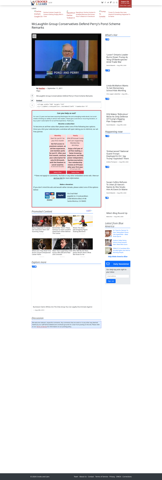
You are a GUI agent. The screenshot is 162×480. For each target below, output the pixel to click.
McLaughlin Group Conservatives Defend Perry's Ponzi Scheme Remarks (76, 26)
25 (106, 99)
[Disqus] (66, 396)
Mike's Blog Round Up (116, 213)
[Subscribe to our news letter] (114, 2)
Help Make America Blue (117, 256)
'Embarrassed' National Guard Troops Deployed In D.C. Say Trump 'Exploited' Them (117, 155)
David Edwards (110, 65)
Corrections (127, 476)
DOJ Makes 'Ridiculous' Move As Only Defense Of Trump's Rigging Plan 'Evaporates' (117, 118)
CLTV (50, 3)
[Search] (117, 2)
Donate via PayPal (61, 195)
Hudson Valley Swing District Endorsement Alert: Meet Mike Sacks (120, 242)
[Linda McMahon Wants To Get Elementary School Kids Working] (117, 76)
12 (106, 167)
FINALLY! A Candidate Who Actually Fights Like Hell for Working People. (121, 250)
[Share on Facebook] (32, 96)
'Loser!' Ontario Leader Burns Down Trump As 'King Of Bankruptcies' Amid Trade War (117, 58)
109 (33, 266)
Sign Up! (111, 281)
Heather (42, 88)
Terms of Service (41, 327)
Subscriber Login (125, 5)
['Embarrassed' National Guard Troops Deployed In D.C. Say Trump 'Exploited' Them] (117, 142)
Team (76, 476)
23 (106, 39)
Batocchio (109, 216)
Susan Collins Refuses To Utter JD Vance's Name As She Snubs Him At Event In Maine (116, 186)
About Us (83, 476)
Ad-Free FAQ (58, 178)
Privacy (112, 476)
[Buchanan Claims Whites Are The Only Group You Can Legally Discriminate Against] (66, 284)
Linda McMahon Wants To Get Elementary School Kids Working (117, 88)
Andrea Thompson (111, 162)
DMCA (118, 476)
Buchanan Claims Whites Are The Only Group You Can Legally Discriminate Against (62, 307)
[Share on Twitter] (32, 100)
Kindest (49, 200)
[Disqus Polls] (66, 351)
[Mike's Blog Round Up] (117, 203)
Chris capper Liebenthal (113, 94)
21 (106, 136)
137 (107, 70)
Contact (91, 476)
